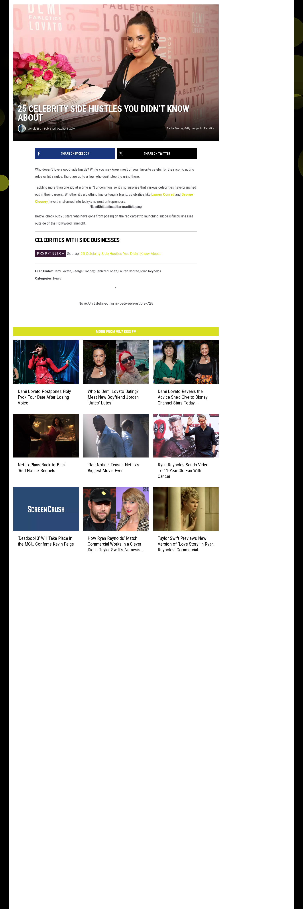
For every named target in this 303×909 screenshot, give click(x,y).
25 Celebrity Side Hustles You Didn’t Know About (121, 253)
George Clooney (83, 271)
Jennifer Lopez (106, 271)
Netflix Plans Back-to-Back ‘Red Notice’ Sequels (42, 467)
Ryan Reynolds (150, 271)
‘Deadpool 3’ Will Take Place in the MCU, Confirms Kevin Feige (46, 541)
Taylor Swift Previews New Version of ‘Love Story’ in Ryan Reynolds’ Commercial (186, 544)
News (57, 278)
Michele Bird (34, 128)
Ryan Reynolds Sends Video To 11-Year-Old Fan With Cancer (183, 470)
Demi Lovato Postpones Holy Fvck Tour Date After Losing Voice (44, 397)
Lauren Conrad (162, 194)
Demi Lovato (62, 271)
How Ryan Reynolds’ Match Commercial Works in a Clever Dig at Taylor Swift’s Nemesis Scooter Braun (114, 544)
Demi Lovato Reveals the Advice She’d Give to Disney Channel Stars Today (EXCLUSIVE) (183, 397)
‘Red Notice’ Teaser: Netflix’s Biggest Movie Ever (113, 467)
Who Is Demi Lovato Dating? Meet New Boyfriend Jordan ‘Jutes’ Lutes (113, 397)
